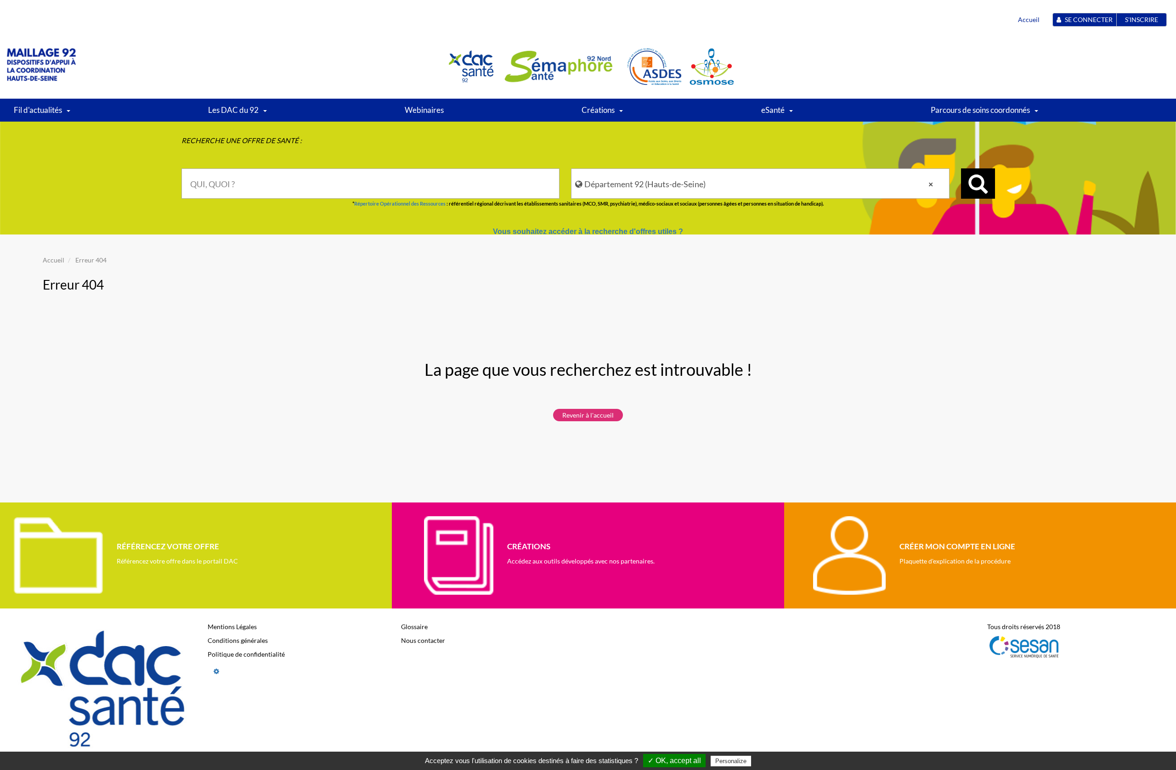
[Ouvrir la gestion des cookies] (216, 671)
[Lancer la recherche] (978, 183)
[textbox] (371, 183)
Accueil (1029, 19)
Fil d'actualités (38, 110)
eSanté (773, 110)
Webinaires (424, 110)
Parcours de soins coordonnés (980, 110)
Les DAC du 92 (233, 110)
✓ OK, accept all (674, 760)
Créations (598, 110)
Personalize (730, 761)
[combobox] (370, 183)
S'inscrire (1141, 19)
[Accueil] (41, 66)
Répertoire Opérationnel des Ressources (400, 203)
